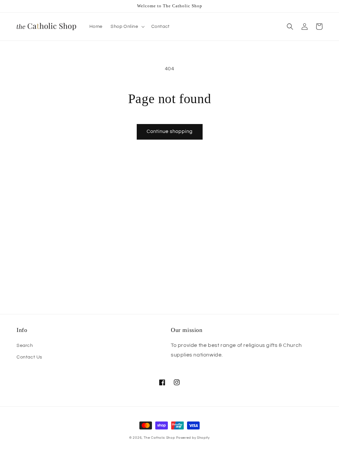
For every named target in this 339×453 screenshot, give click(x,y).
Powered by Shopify (193, 437)
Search (25, 345)
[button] (127, 26)
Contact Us (29, 357)
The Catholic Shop (159, 437)
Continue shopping (170, 131)
